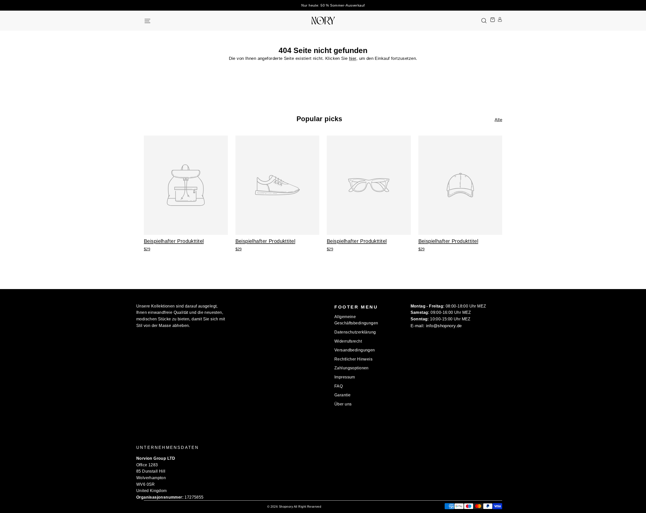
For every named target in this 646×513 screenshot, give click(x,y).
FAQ (338, 386)
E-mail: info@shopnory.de (436, 325)
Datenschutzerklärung (355, 332)
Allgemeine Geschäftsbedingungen (356, 320)
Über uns (343, 404)
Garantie (342, 395)
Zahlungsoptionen (351, 368)
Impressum (344, 377)
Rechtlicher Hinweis (353, 359)
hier (352, 58)
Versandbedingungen (354, 350)
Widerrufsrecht (348, 341)
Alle (498, 119)
